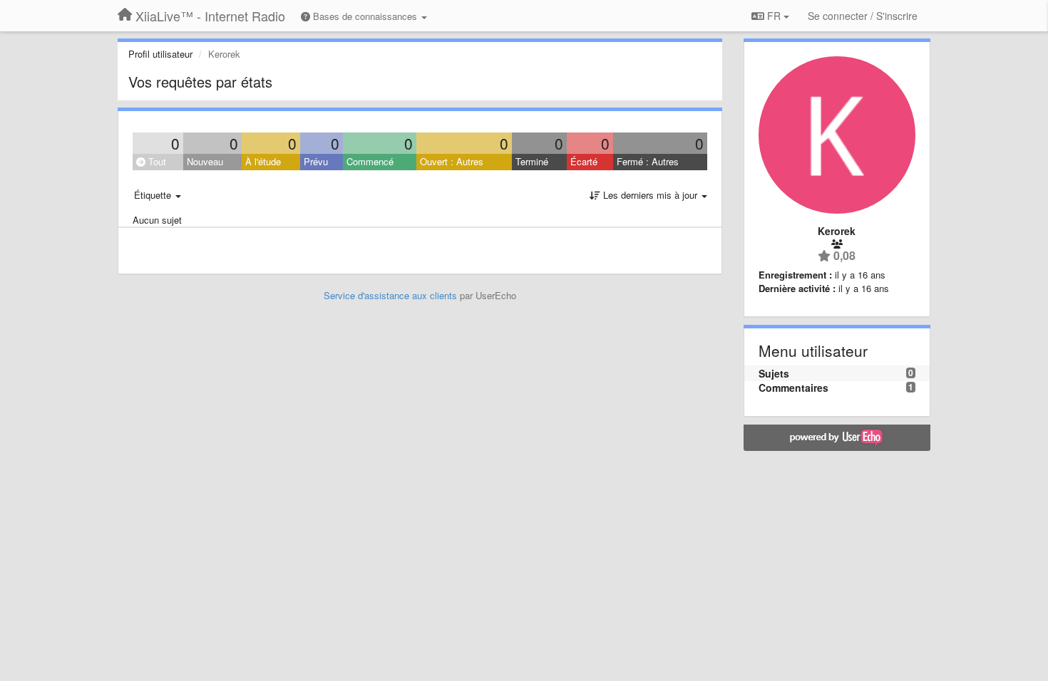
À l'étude (263, 161)
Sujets (774, 373)
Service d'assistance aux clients (390, 295)
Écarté (583, 161)
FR (774, 16)
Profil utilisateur (160, 54)
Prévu (316, 161)
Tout (155, 161)
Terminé (531, 161)
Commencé (370, 161)
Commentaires (793, 387)
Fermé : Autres (648, 161)
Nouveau (205, 161)
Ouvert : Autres (451, 161)
